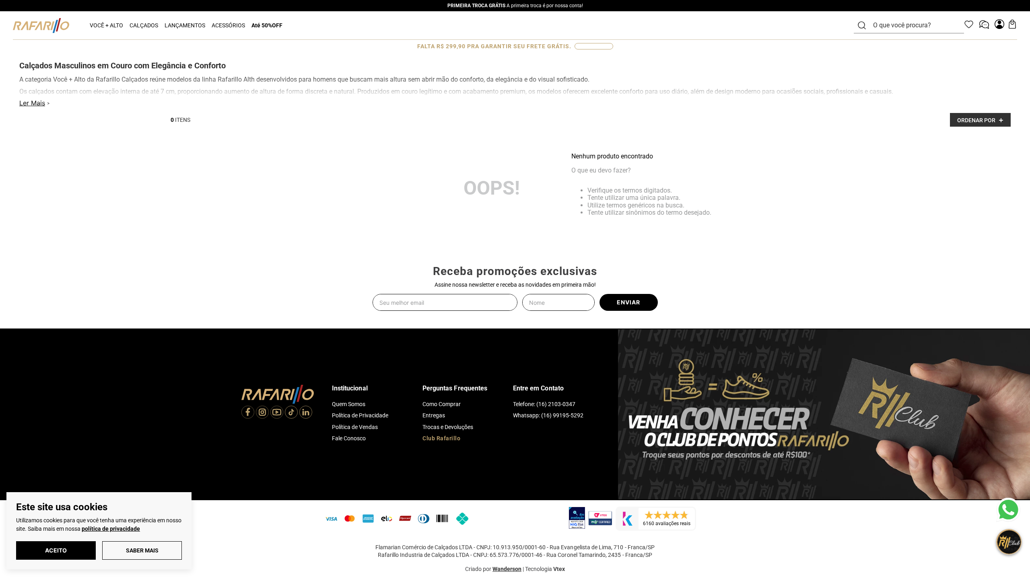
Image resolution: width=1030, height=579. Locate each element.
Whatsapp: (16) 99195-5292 (548, 415)
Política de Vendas (355, 427)
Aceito (56, 550)
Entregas (433, 415)
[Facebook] (247, 413)
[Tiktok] (291, 413)
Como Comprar (441, 404)
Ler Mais (32, 103)
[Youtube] (276, 413)
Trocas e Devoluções (447, 427)
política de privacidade (111, 529)
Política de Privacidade (360, 415)
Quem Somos (348, 404)
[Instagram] (262, 413)
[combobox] (914, 25)
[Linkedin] (305, 413)
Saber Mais (142, 550)
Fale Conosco (349, 438)
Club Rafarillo (441, 438)
